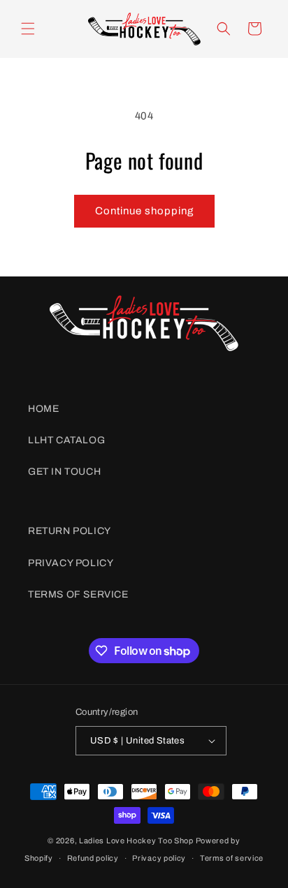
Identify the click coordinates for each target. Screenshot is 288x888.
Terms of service (232, 858)
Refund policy (93, 858)
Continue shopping (144, 210)
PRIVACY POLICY (70, 563)
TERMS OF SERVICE (78, 594)
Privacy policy (159, 858)
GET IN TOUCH (64, 471)
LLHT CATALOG (66, 440)
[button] (28, 28)
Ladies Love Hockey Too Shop (136, 840)
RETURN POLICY (69, 531)
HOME (43, 409)
